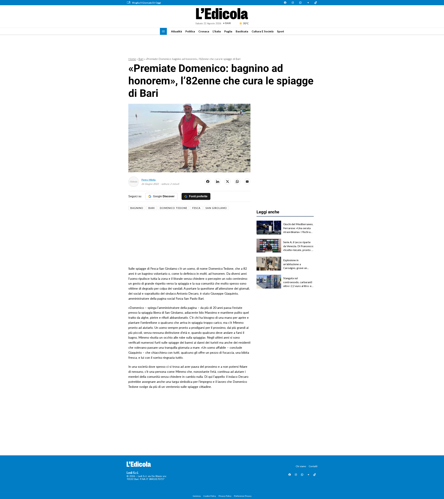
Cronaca (203, 31)
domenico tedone (173, 207)
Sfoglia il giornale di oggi (146, 2)
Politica (190, 31)
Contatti (313, 466)
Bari (140, 58)
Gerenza (197, 496)
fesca (196, 207)
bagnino (136, 207)
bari (151, 207)
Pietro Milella (148, 179)
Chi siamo (301, 466)
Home (132, 58)
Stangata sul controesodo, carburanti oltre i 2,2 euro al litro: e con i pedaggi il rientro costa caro (297, 282)
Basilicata (242, 31)
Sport (280, 31)
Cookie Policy (209, 496)
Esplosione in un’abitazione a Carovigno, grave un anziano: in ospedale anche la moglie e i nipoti (298, 264)
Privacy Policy (225, 496)
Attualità (176, 31)
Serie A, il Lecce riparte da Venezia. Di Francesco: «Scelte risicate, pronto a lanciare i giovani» (298, 246)
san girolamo (216, 207)
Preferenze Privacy (242, 496)
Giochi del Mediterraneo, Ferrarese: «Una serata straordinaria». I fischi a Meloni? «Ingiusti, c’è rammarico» (298, 228)
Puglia (228, 31)
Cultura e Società (263, 31)
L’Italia (217, 31)
